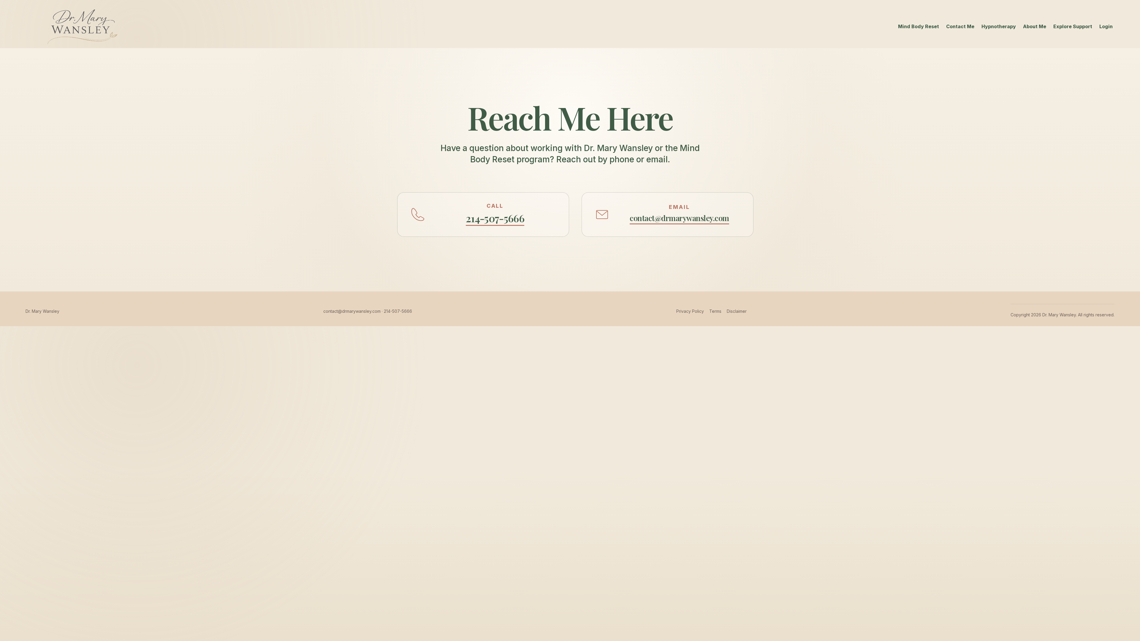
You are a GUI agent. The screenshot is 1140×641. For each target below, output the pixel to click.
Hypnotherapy (998, 26)
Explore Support (1072, 26)
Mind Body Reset (918, 26)
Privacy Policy (690, 311)
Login (1106, 26)
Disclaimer (737, 311)
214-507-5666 (398, 311)
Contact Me (960, 26)
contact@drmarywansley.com (352, 311)
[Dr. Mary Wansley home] (81, 26)
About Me (1034, 26)
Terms (715, 311)
